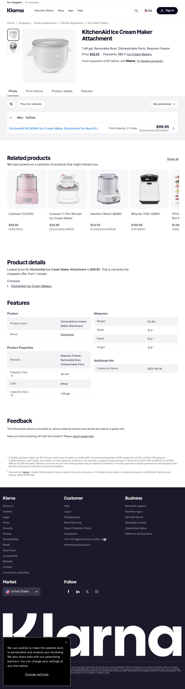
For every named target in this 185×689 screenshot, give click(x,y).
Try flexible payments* (150, 60)
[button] (148, 11)
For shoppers (14, 2)
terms (26, 472)
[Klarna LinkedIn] (78, 591)
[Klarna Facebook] (68, 591)
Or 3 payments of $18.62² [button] (103, 229)
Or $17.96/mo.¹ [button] (138, 229)
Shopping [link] (24, 23)
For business (32, 2)
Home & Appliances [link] (45, 23)
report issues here (83, 436)
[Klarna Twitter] (87, 591)
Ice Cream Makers (139, 54)
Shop (61, 10)
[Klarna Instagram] (96, 591)
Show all (172, 159)
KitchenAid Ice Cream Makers (31, 286)
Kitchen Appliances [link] (72, 23)
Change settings (37, 674)
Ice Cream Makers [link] (98, 23)
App (70, 10)
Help (80, 10)
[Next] (172, 199)
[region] (37, 661)
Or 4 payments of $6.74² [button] (62, 229)
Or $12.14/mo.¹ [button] (16, 229)
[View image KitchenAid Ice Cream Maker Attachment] (13, 35)
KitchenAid (67, 334)
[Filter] (11, 104)
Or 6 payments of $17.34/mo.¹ (154, 130)
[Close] (66, 642)
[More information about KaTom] (10, 117)
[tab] (13, 91)
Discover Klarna (44, 10)
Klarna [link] (11, 23)
